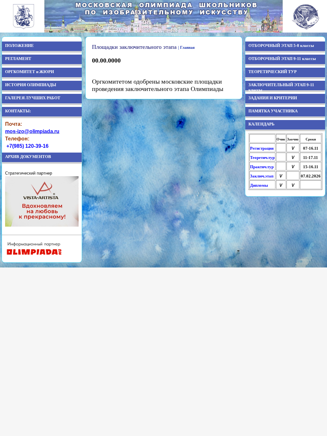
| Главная (186, 47)
